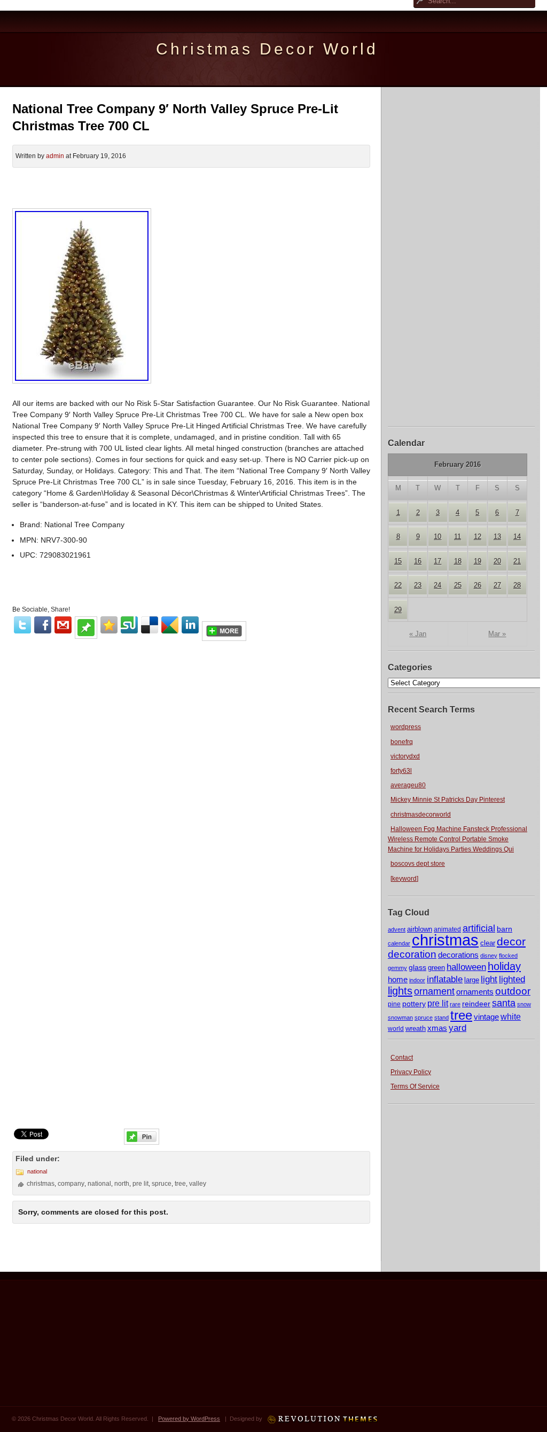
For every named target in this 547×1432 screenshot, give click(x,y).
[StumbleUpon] (129, 624)
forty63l (401, 770)
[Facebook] (42, 624)
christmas (445, 940)
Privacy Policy (410, 1072)
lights (400, 991)
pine (394, 1004)
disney (488, 955)
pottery (414, 1003)
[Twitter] (22, 624)
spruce (424, 1017)
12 (477, 537)
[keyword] (404, 878)
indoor (417, 980)
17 (437, 561)
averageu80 (408, 785)
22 (398, 585)
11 (457, 537)
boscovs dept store (417, 863)
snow (524, 1004)
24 (437, 585)
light (489, 979)
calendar (399, 943)
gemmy (397, 968)
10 (437, 537)
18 (458, 561)
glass (417, 967)
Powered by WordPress (189, 1418)
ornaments (475, 991)
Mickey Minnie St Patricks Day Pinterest (447, 799)
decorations (458, 954)
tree (461, 1015)
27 (497, 585)
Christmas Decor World (267, 49)
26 (477, 585)
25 (458, 585)
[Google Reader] (169, 624)
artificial (479, 928)
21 (517, 561)
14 (517, 537)
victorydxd (405, 756)
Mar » (497, 634)
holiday (504, 966)
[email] (63, 624)
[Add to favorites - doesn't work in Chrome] (109, 624)
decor (511, 941)
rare (455, 1004)
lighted (512, 979)
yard (457, 1028)
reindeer (476, 1003)
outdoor (512, 991)
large (471, 980)
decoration (412, 954)
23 (417, 585)
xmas (437, 1027)
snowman (400, 1017)
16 (417, 561)
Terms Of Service (415, 1086)
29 (398, 610)
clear (487, 943)
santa (503, 1003)
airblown (419, 929)
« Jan (417, 634)
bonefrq (401, 742)
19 (477, 561)
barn (504, 929)
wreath (415, 1028)
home (398, 979)
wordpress (405, 727)
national (37, 1171)
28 (517, 585)
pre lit (437, 1003)
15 (398, 561)
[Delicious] (149, 624)
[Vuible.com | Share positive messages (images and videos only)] (86, 636)
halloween (466, 967)
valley (197, 1183)
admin (55, 156)
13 (497, 537)
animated (447, 929)
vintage (486, 1017)
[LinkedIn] (190, 624)
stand (441, 1017)
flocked (508, 955)
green (436, 968)
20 (497, 561)
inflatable (445, 979)
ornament (434, 991)
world (396, 1028)
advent (396, 929)
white (511, 1016)
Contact (401, 1057)
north (121, 1183)
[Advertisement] (461, 255)
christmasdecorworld (420, 814)
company (71, 1183)
